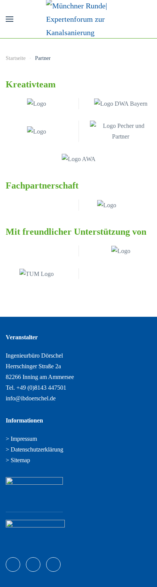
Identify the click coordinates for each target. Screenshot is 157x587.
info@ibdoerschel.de (31, 398)
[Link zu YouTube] (53, 564)
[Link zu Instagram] (13, 564)
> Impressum (21, 438)
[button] (9, 19)
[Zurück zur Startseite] (78, 19)
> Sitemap (18, 460)
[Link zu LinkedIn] (33, 564)
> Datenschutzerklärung (34, 449)
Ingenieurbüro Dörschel (34, 355)
